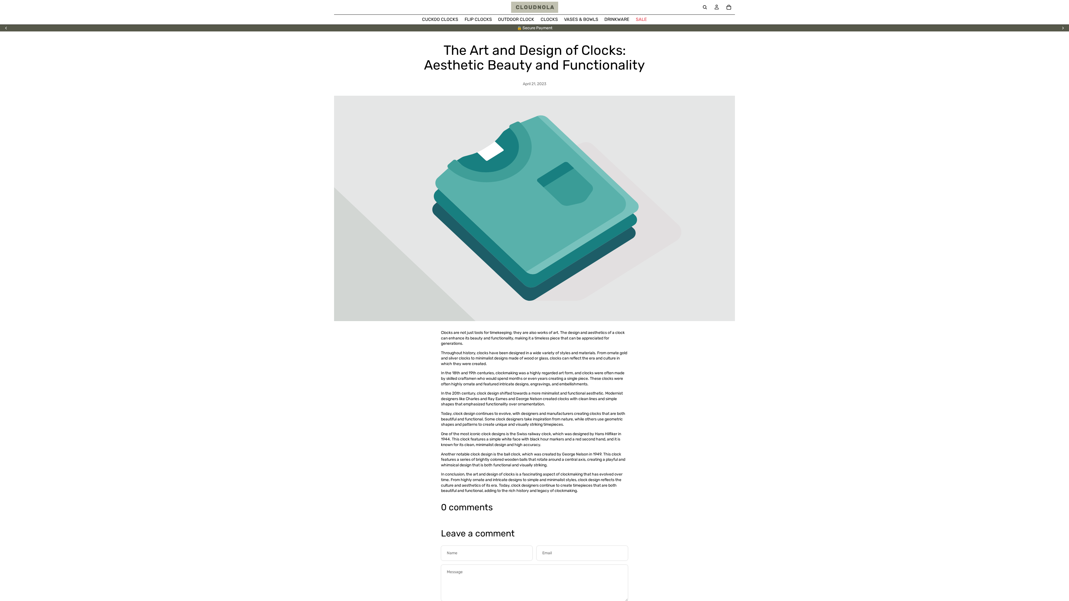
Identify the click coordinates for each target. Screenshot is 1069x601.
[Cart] (729, 7)
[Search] (705, 7)
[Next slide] (1063, 28)
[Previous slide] (6, 28)
